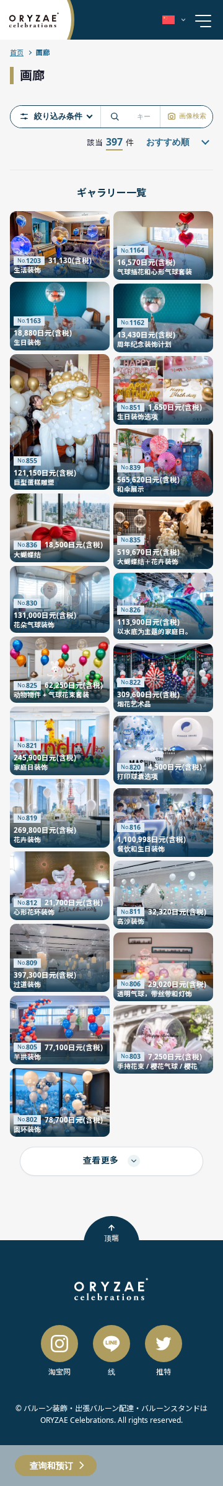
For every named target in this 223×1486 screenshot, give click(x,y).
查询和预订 (51, 1465)
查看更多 (102, 1160)
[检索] (114, 117)
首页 (17, 52)
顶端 (111, 1238)
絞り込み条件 (58, 116)
